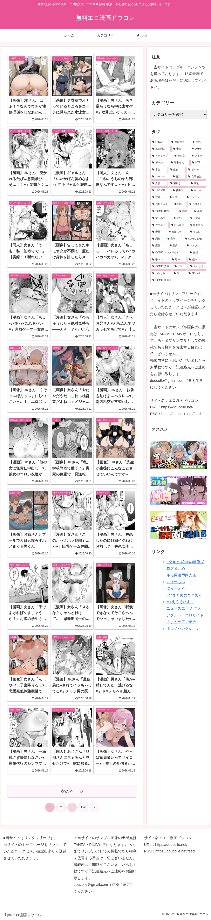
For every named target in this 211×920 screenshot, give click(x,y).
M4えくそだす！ (180, 602)
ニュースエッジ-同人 (183, 608)
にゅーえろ (175, 588)
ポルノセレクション (183, 629)
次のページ (72, 791)
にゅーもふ (175, 582)
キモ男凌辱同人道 (181, 575)
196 (83, 807)
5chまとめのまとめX (183, 595)
